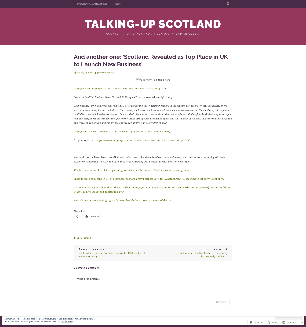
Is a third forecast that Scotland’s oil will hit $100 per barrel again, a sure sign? (112, 253)
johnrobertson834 (105, 73)
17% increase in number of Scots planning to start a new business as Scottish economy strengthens (131, 170)
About (117, 4)
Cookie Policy (67, 321)
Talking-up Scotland (153, 23)
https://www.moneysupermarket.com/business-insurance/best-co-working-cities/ (121, 88)
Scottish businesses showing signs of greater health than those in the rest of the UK (122, 200)
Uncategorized (84, 238)
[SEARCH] (228, 4)
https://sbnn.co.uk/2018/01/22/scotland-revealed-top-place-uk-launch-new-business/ (122, 131)
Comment (221, 302)
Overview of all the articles (92, 4)
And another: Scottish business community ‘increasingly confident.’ (203, 253)
